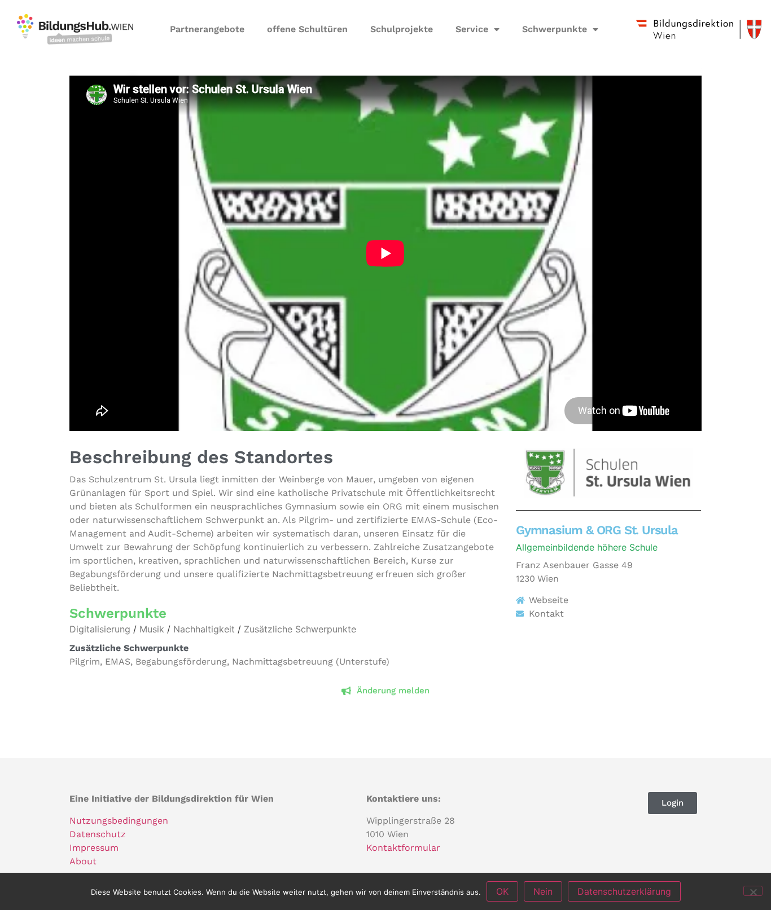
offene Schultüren (307, 29)
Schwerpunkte (554, 29)
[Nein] (753, 891)
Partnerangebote (207, 29)
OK (502, 891)
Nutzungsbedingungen (118, 820)
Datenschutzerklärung (624, 891)
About (83, 861)
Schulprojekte (401, 29)
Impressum (94, 847)
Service (471, 29)
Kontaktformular (403, 847)
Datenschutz (97, 834)
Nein (543, 891)
